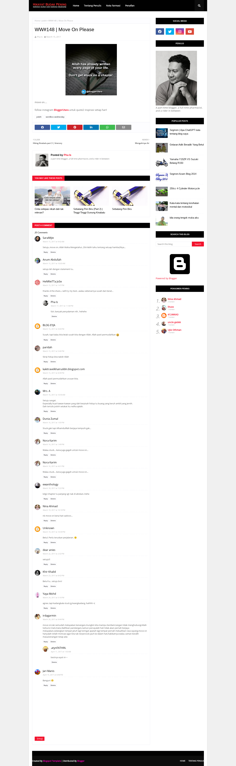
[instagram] (180, 31)
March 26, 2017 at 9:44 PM (53, 619)
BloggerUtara (61, 109)
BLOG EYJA (49, 325)
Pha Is (40, 36)
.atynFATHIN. (58, 648)
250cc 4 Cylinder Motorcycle (185, 188)
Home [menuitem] (76, 5)
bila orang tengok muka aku (184, 217)
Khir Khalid (49, 571)
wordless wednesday (55, 116)
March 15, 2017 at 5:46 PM (53, 351)
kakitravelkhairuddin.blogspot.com (64, 369)
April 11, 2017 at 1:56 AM (61, 651)
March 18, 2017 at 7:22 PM (53, 488)
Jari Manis (48, 671)
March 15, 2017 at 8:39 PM (53, 373)
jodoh (44, 20)
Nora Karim (50, 440)
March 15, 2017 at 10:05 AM (54, 263)
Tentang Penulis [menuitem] (92, 5)
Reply (46, 252)
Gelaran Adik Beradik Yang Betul (187, 144)
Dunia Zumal (50, 418)
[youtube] (190, 31)
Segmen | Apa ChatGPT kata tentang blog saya (185, 132)
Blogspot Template (52, 760)
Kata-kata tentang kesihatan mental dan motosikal (184, 205)
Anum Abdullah (52, 259)
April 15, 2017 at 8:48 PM (53, 675)
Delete (53, 252)
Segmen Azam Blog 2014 (183, 173)
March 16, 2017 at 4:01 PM (53, 466)
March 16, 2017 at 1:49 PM (53, 444)
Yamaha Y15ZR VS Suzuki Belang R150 (184, 161)
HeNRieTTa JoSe (52, 281)
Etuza (171, 306)
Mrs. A (46, 391)
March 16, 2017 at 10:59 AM (54, 395)
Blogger (80, 760)
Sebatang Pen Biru (122, 209)
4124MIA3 (173, 314)
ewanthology (50, 484)
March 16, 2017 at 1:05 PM (53, 422)
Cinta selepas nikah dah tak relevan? (49, 211)
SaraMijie (48, 238)
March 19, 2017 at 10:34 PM (54, 532)
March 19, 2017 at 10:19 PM (54, 510)
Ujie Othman (174, 329)
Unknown (48, 528)
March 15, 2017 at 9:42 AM (53, 241)
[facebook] (160, 31)
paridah (47, 347)
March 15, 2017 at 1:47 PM (53, 285)
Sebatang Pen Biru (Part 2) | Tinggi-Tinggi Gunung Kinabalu (89, 211)
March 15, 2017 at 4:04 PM (53, 329)
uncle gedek (174, 322)
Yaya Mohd (49, 593)
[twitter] (170, 31)
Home (37, 20)
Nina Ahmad (50, 506)
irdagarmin (49, 615)
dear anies (49, 550)
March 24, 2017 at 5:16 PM (53, 597)
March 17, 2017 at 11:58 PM (62, 306)
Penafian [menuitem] (130, 5)
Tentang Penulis (196, 761)
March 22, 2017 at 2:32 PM (53, 553)
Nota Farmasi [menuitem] (113, 5)
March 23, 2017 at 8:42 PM (53, 575)
